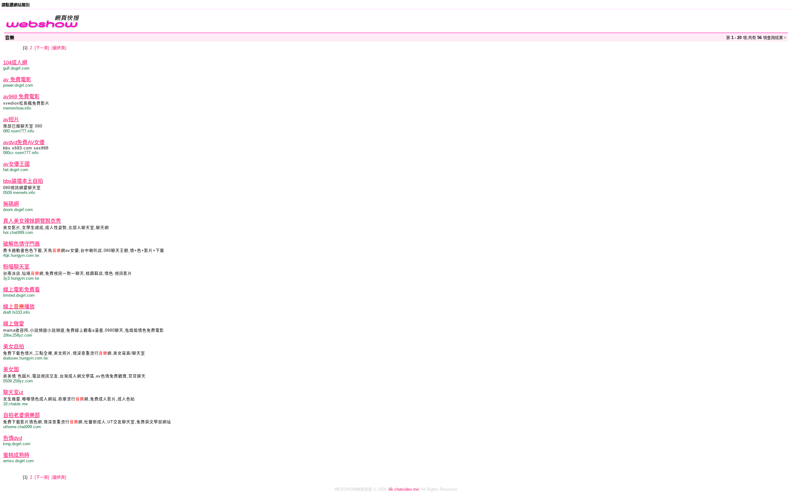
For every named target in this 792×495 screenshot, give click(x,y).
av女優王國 (16, 164)
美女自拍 (13, 347)
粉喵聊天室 (16, 267)
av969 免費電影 (21, 97)
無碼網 (11, 204)
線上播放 (19, 307)
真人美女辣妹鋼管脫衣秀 (32, 221)
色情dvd (12, 438)
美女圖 (11, 369)
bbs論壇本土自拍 (23, 181)
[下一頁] (42, 47)
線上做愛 (13, 324)
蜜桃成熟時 (16, 455)
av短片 (11, 120)
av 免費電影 (17, 80)
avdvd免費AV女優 (24, 142)
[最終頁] (59, 47)
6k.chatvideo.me (404, 489)
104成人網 (15, 63)
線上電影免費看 (21, 290)
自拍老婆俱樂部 (21, 415)
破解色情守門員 (21, 244)
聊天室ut (13, 392)
